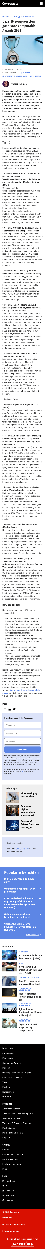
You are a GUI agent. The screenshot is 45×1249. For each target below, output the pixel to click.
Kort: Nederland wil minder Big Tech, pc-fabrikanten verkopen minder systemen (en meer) (19, 903)
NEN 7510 (6, 1097)
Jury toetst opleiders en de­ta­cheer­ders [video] (30, 957)
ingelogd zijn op (21, 848)
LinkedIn (10, 1190)
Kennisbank (7, 1058)
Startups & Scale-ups (29, 978)
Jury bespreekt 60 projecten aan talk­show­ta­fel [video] (30, 969)
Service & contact (10, 1159)
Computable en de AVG (12, 1154)
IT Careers (23, 952)
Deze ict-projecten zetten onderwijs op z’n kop (30, 996)
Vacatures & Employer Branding (16, 1123)
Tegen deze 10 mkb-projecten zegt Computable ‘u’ (28, 1027)
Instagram (10, 1200)
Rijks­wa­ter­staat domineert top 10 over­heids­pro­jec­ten (30, 1012)
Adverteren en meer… (11, 1109)
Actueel (26, 73)
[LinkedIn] (9, 709)
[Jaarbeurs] (22, 1243)
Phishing (6, 1087)
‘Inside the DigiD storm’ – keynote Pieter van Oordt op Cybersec (20, 926)
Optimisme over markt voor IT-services (19, 890)
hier (22, 771)
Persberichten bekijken (12, 1133)
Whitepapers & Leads (11, 1118)
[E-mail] (5, 709)
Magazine (6, 1068)
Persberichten (8, 1128)
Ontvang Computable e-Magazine (17, 1073)
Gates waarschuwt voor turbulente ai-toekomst (17, 916)
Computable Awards (11, 1063)
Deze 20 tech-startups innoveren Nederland (29, 983)
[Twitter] (14, 709)
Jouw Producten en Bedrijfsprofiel (17, 1113)
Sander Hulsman (19, 84)
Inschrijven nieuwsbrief (12, 1164)
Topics (5, 1082)
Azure (21, 963)
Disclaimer (7, 1218)
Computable (35, 76)
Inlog (4, 1169)
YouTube (10, 1195)
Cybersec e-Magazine (12, 1077)
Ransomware (8, 1092)
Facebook (10, 1181)
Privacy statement (10, 1231)
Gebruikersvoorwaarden (13, 1224)
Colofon (6, 1150)
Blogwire (6, 1138)
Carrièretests (8, 1053)
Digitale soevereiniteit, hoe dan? (19, 880)
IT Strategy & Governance (22, 16)
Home (5, 16)
